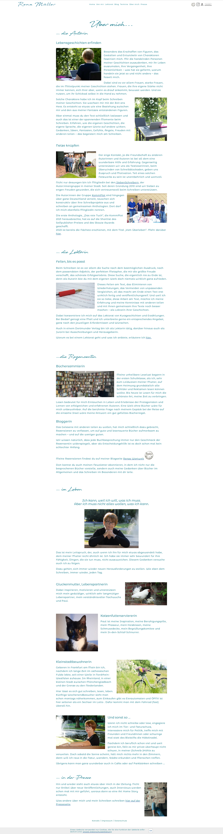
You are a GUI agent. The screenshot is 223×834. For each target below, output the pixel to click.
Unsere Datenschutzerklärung (97, 832)
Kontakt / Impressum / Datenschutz (109, 821)
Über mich (134, 4)
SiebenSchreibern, (127, 182)
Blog (116, 4)
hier (58, 233)
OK (150, 831)
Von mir (100, 4)
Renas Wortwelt (133, 458)
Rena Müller (37, 5)
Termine (124, 4)
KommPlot (98, 195)
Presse (144, 4)
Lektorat (109, 4)
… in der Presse (73, 778)
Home (92, 4)
